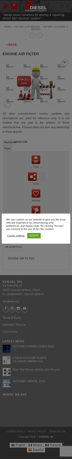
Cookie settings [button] (16, 235)
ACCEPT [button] (34, 235)
